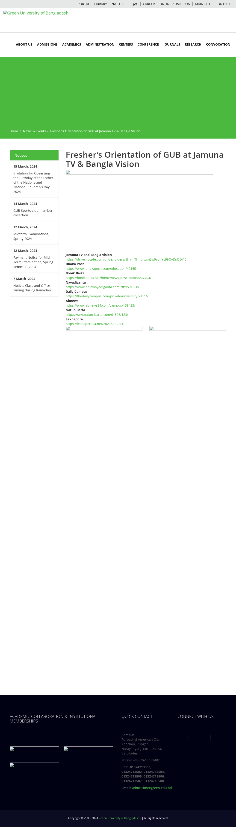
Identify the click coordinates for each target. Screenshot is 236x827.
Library (100, 4)
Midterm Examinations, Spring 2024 (31, 236)
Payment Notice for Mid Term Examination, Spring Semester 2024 (33, 262)
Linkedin (216, 738)
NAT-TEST (119, 4)
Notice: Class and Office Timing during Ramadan (32, 287)
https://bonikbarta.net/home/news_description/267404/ (108, 278)
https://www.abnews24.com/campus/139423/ (100, 305)
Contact (222, 4)
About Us (24, 44)
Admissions (47, 44)
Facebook (182, 738)
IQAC (134, 4)
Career (149, 4)
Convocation (218, 44)
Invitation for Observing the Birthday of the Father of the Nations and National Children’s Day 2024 (33, 182)
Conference (148, 44)
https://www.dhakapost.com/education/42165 (101, 268)
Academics (71, 44)
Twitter (194, 738)
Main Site (203, 4)
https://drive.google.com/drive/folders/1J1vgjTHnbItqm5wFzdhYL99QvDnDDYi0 (126, 259)
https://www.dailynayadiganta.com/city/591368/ (102, 287)
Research (193, 44)
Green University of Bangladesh (119, 818)
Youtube (205, 738)
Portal (84, 4)
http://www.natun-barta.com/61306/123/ (97, 314)
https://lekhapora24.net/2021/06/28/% (95, 324)
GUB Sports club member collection (33, 212)
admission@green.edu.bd (152, 788)
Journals (171, 44)
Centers (126, 44)
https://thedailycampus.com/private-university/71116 (107, 296)
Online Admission (174, 4)
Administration (100, 44)
